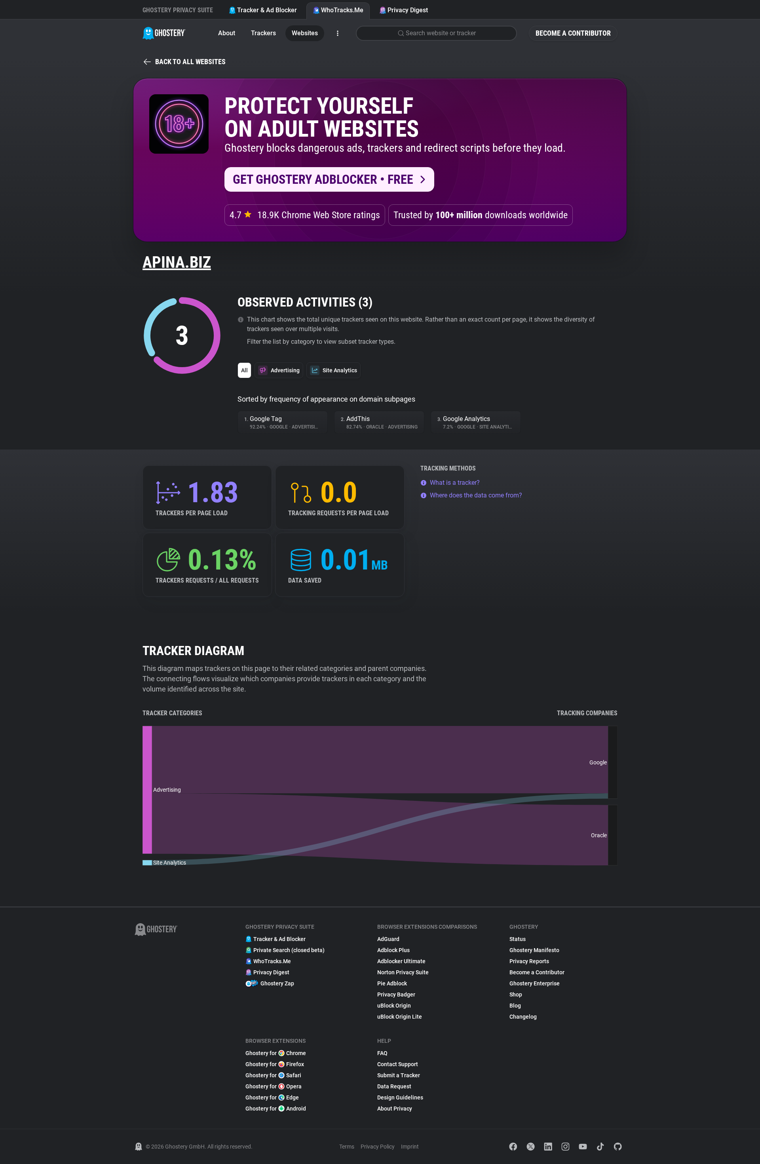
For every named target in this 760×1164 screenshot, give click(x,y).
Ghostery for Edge (272, 1097)
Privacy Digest (408, 10)
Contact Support (397, 1064)
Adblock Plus (393, 950)
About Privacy (394, 1108)
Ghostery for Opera (273, 1086)
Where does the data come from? (476, 495)
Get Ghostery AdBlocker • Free (323, 179)
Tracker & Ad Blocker (267, 10)
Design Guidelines (400, 1097)
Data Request (394, 1086)
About (226, 33)
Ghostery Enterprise (534, 983)
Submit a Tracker (398, 1075)
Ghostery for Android (275, 1108)
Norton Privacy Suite (403, 972)
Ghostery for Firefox (274, 1064)
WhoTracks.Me (342, 10)
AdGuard (388, 939)
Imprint (410, 1146)
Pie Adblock (392, 983)
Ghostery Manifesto (534, 950)
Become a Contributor (573, 33)
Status (517, 939)
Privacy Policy (378, 1146)
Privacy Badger (396, 994)
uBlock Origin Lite (399, 1016)
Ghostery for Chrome (275, 1053)
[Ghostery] (164, 33)
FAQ (382, 1053)
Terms (346, 1146)
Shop (515, 994)
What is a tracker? (455, 482)
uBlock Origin (394, 1005)
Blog (515, 1005)
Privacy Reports (529, 961)
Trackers (263, 33)
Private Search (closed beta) (289, 950)
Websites (305, 33)
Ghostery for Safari (273, 1075)
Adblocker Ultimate (401, 961)
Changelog (523, 1016)
